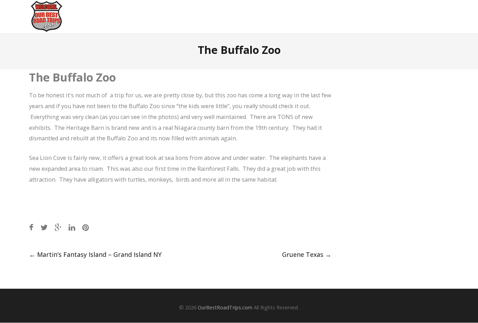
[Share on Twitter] (44, 227)
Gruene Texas (306, 254)
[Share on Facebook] (31, 227)
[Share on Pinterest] (85, 227)
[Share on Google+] (58, 227)
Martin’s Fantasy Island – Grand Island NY (95, 254)
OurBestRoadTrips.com (225, 307)
